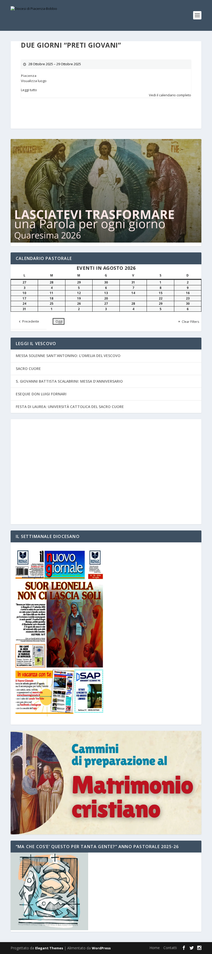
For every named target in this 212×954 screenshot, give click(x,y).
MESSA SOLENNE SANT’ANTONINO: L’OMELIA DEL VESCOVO (68, 355)
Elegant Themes (49, 948)
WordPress (101, 948)
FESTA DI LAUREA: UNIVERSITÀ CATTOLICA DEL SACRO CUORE (70, 406)
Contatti (170, 947)
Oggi (59, 321)
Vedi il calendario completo (170, 95)
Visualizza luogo (34, 80)
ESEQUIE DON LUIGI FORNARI (41, 393)
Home (154, 947)
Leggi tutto (29, 90)
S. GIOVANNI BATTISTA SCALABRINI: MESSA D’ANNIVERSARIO (69, 381)
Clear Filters (190, 321)
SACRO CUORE (28, 368)
